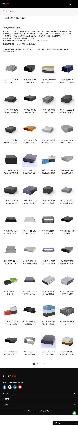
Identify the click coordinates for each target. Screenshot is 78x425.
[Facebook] (4, 387)
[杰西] (74, 413)
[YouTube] (20, 387)
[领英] (15, 387)
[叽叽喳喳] (10, 387)
